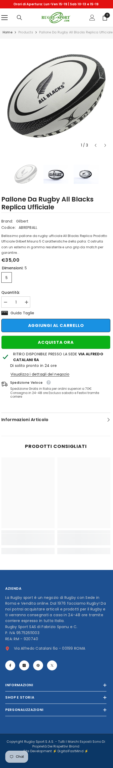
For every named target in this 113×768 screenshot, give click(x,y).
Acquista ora (56, 342)
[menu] (4, 17)
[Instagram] (24, 665)
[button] (95, 145)
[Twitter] (52, 665)
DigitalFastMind (71, 751)
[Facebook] (10, 665)
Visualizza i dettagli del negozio (40, 374)
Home (7, 32)
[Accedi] (92, 18)
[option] (55, 4)
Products (25, 32)
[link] (28, 539)
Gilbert (22, 221)
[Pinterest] (38, 665)
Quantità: (10, 292)
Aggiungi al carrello (56, 325)
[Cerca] (19, 17)
